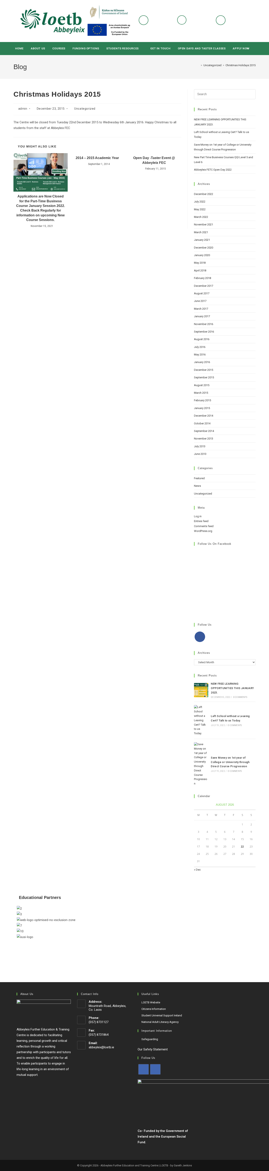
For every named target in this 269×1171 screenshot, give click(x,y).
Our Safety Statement (153, 1049)
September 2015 (204, 377)
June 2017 (200, 301)
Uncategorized (84, 108)
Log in (198, 516)
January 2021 (202, 239)
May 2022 (200, 209)
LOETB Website (150, 1002)
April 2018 (200, 270)
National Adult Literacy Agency (160, 1022)
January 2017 (202, 316)
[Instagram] (155, 1069)
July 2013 (199, 446)
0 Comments (240, 697)
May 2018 (200, 262)
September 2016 (204, 331)
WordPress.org (203, 531)
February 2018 (202, 278)
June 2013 (200, 453)
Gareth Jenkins (183, 1165)
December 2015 (203, 369)
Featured (199, 478)
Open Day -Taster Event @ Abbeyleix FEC (154, 160)
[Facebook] (200, 637)
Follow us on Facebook (214, 543)
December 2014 (203, 415)
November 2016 (203, 324)
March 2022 (201, 216)
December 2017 (203, 285)
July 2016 (199, 347)
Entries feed (201, 521)
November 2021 (203, 224)
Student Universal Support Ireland (161, 1015)
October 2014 (202, 423)
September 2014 (204, 431)
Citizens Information (153, 1008)
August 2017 (201, 293)
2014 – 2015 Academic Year (97, 158)
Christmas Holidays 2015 (240, 65)
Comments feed (204, 526)
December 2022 (203, 194)
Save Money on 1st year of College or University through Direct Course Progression (230, 762)
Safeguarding (149, 1039)
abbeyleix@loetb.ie (101, 1047)
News (197, 485)
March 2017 (201, 308)
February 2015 (202, 400)
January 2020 (202, 255)
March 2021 (201, 232)
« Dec (197, 869)
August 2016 (201, 339)
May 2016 (200, 354)
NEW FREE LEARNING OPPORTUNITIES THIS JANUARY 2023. (232, 688)
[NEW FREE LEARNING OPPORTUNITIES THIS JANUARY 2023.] (201, 690)
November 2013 (203, 438)
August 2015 (201, 385)
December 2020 (203, 247)
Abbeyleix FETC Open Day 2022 (213, 169)
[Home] (198, 65)
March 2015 (201, 392)
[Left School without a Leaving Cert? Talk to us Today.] (201, 720)
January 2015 (202, 408)
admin (22, 108)
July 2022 (199, 201)
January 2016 (202, 362)
